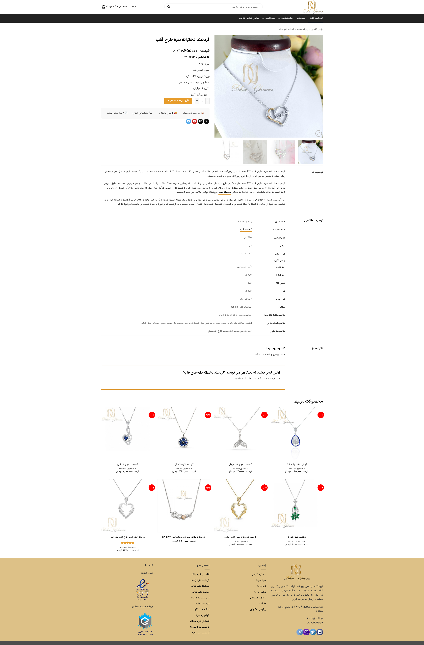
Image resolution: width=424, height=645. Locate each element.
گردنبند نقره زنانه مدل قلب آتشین (240, 537)
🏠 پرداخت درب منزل (193, 113)
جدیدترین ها (269, 18)
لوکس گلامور (317, 29)
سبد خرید (261, 580)
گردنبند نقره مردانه (199, 627)
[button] (318, 133)
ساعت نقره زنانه (201, 592)
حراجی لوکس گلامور (249, 18)
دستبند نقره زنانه (200, 586)
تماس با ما (259, 592)
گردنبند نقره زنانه (286, 29)
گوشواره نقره (202, 615)
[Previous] (317, 86)
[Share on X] (206, 121)
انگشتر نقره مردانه (200, 621)
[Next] (218, 86)
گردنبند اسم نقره (201, 633)
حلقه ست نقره (201, 609)
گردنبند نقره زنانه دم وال (240, 464)
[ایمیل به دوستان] (200, 121)
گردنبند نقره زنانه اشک (296, 464)
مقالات (262, 604)
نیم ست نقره (202, 604)
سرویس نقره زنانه (200, 598)
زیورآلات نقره (316, 18)
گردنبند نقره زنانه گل (183, 464)
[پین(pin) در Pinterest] (194, 121)
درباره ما (261, 586)
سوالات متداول (257, 598)
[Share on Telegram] (188, 121)
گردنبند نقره (224, 192)
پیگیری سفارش (258, 609)
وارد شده (246, 379)
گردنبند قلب (246, 229)
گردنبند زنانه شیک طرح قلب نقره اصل (128, 537)
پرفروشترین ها (285, 18)
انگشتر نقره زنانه (201, 574)
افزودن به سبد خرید (178, 101)
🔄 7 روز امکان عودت (117, 113)
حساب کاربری (259, 574)
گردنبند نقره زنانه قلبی (127, 464)
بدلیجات (301, 18)
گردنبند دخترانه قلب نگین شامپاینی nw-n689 (184, 537)
